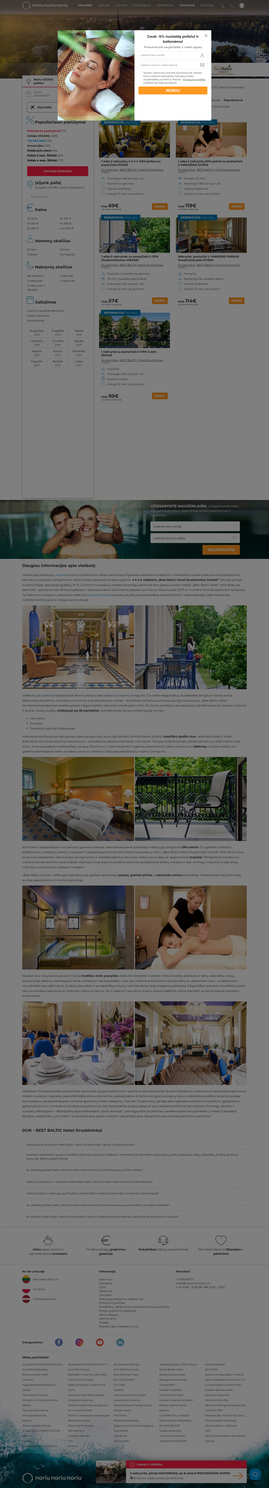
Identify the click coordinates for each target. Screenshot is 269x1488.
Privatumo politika (194, 79)
